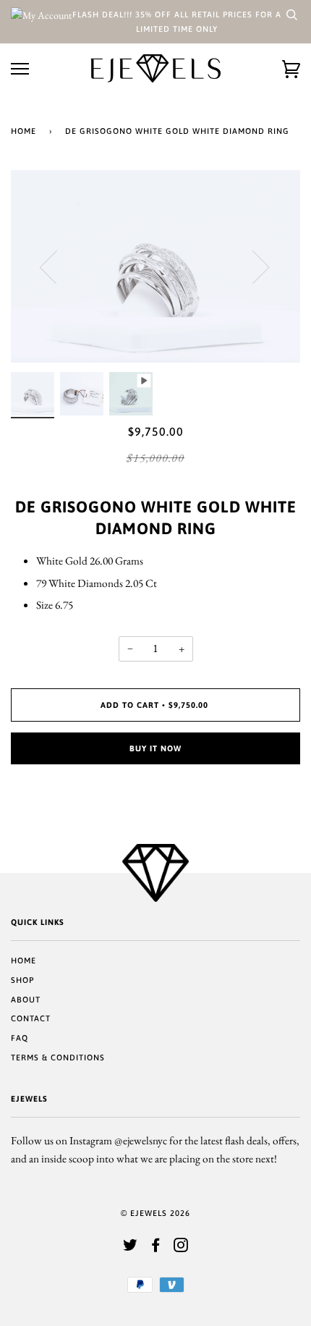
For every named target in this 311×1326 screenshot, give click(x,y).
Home (23, 131)
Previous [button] (57, 266)
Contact (31, 1018)
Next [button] (252, 266)
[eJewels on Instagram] (181, 1247)
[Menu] (20, 69)
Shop (22, 980)
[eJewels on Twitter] (130, 1247)
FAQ (19, 1038)
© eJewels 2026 (155, 1213)
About (26, 999)
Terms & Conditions (58, 1057)
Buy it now (155, 748)
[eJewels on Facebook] (155, 1247)
